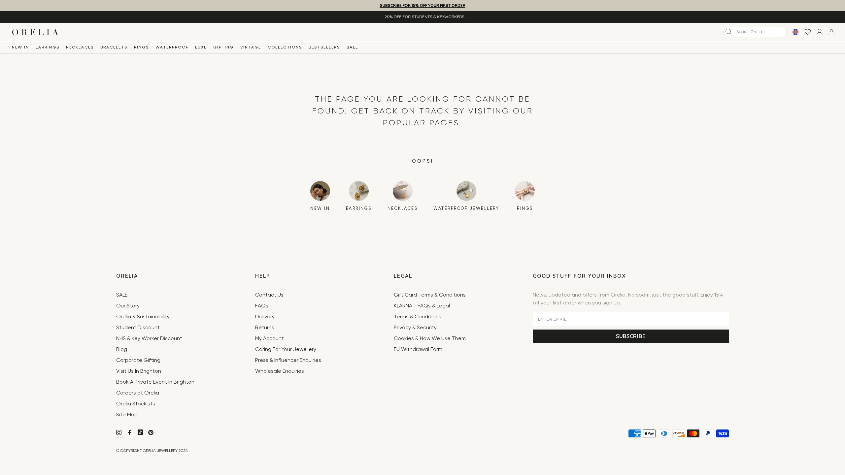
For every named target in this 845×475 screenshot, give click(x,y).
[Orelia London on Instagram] (119, 433)
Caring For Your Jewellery (285, 349)
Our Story (128, 306)
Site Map (127, 415)
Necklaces (80, 47)
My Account (269, 338)
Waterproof (171, 47)
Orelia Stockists (135, 404)
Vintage (250, 47)
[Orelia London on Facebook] (130, 433)
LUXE (201, 47)
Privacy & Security (415, 328)
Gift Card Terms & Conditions (430, 295)
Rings (141, 47)
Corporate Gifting (138, 360)
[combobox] (755, 32)
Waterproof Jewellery (466, 208)
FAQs (261, 306)
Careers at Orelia (137, 393)
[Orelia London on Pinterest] (151, 433)
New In (20, 47)
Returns (264, 328)
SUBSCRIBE (630, 336)
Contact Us (269, 295)
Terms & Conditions (417, 317)
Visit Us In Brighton (138, 371)
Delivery (265, 317)
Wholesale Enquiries (279, 371)
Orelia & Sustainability (143, 317)
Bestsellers (324, 47)
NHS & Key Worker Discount (149, 338)
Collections (285, 47)
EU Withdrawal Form (418, 349)
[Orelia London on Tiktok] (140, 432)
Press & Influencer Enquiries (288, 360)
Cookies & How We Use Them (430, 338)
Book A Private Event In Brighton (155, 382)
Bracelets (113, 47)
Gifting (223, 47)
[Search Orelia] (728, 32)
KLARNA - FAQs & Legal (422, 306)
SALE (352, 47)
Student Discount (138, 328)
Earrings (47, 47)
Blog (121, 349)
